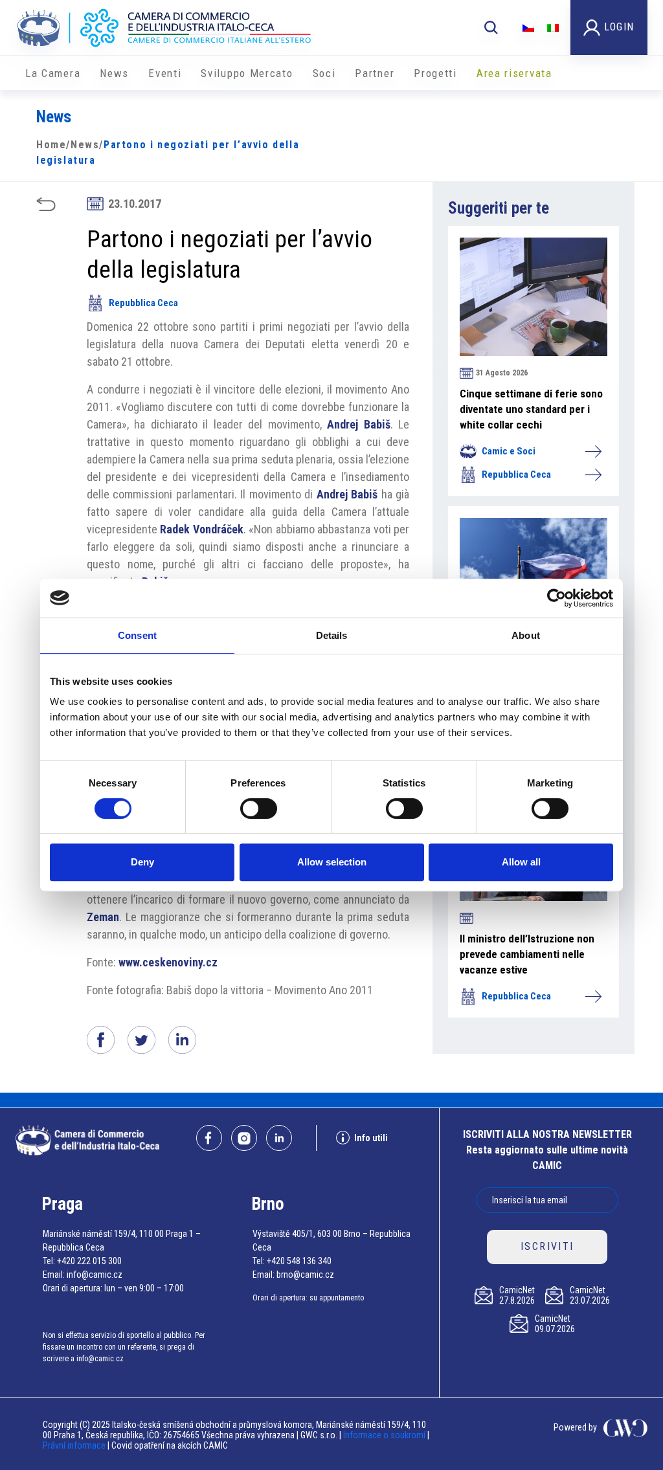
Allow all (521, 861)
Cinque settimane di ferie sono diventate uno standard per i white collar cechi (531, 409)
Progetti (435, 73)
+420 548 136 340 (299, 1261)
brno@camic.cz (305, 1274)
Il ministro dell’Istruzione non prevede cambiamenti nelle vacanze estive (527, 954)
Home (51, 145)
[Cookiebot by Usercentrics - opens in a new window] (556, 598)
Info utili (371, 1138)
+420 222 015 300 (89, 1261)
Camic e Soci (508, 451)
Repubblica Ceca (143, 303)
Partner (374, 73)
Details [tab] (332, 635)
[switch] (258, 808)
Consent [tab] (137, 635)
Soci (324, 73)
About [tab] (525, 635)
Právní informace (74, 1445)
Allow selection (331, 861)
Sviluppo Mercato (247, 73)
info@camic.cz (94, 1274)
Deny (142, 861)
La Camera (52, 73)
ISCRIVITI (547, 1246)
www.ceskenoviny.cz (168, 962)
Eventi (164, 73)
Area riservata (514, 73)
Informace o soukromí (385, 1435)
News (114, 73)
